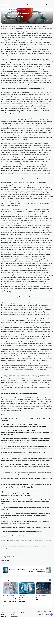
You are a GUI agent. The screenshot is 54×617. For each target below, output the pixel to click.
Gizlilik (2, 612)
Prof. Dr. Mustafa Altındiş (24, 603)
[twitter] (23, 612)
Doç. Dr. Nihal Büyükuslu (8, 603)
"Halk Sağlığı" (22, 595)
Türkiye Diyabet (46, 110)
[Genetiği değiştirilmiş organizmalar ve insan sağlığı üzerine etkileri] (10, 588)
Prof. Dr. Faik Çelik (40, 602)
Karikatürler (3, 616)
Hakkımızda (3, 607)
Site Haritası (13, 612)
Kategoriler (13, 607)
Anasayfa (5, 9)
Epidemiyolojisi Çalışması (7, 112)
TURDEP (17, 112)
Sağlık (3, 562)
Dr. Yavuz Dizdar (10, 19)
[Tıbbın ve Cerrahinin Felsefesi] (43, 588)
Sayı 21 (23, 9)
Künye (2, 614)
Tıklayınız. (22, 552)
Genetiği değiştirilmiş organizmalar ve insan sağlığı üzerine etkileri (9, 599)
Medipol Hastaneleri (14, 616)
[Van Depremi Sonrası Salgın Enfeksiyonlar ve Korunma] (27, 588)
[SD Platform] (7, 5)
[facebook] (21, 612)
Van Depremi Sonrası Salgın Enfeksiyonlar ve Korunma (26, 599)
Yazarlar (12, 614)
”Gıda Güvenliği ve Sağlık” (15, 9)
